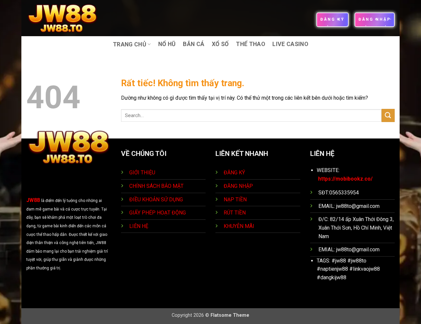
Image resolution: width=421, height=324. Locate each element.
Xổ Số (220, 44)
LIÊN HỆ (138, 226)
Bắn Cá (193, 44)
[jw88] (67, 18)
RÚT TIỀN (235, 213)
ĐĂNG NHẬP (238, 186)
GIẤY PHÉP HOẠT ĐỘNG (157, 213)
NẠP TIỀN (236, 199)
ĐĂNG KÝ (234, 172)
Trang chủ (129, 44)
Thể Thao (250, 44)
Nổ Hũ (167, 44)
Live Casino (290, 44)
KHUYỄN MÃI (240, 226)
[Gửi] (388, 115)
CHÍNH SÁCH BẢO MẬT (156, 186)
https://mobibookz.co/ (345, 179)
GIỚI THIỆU (142, 172)
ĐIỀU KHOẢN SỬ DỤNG (156, 199)
